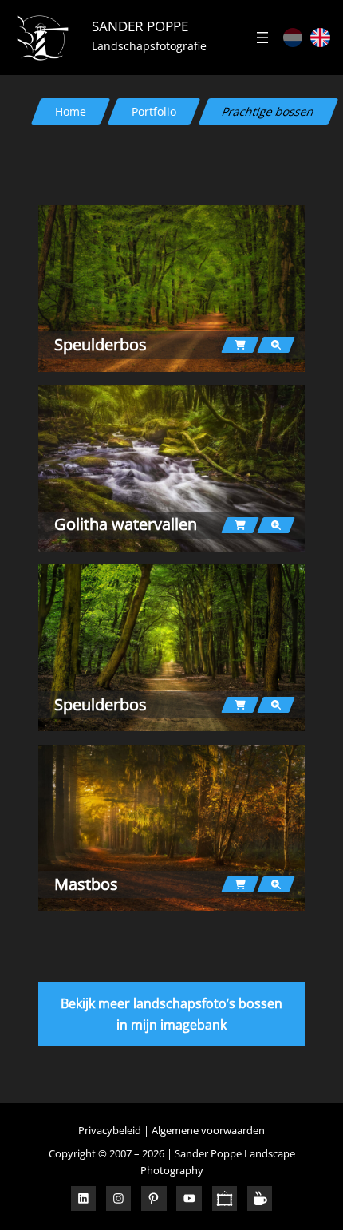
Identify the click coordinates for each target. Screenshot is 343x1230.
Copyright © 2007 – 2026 (106, 1153)
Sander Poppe (140, 26)
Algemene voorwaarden (208, 1130)
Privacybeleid (109, 1130)
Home (70, 111)
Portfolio (154, 111)
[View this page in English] (320, 38)
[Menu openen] (262, 37)
